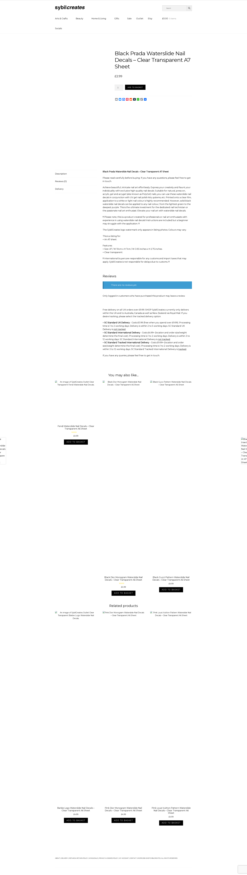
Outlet (139, 18)
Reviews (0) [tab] (61, 181)
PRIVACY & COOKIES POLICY (108, 858)
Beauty (79, 18)
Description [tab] (61, 174)
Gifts (116, 18)
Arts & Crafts (61, 18)
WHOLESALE (93, 858)
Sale (129, 18)
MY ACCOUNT (124, 858)
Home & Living (98, 18)
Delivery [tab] (59, 189)
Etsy (150, 18)
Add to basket (135, 87)
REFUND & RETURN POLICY (78, 858)
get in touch (153, 355)
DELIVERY (64, 858)
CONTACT (133, 858)
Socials (58, 28)
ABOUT (57, 858)
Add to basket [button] (76, 442)
